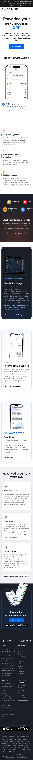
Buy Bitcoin (21, 685)
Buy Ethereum (22, 688)
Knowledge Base (6, 686)
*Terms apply (19, 5)
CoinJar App (5, 649)
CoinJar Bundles (6, 656)
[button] (30, 9)
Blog (19, 654)
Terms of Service (6, 698)
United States (10, 641)
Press (19, 664)
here (14, 747)
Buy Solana (21, 693)
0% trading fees (5, 1)
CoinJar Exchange (7, 663)
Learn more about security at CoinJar (16, 576)
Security (20, 666)
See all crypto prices (16, 233)
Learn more (9, 457)
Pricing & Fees (5, 661)
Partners (20, 673)
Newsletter (21, 671)
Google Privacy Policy (7, 756)
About (20, 649)
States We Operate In (7, 714)
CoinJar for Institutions (8, 666)
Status (20, 668)
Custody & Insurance (7, 670)
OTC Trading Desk (7, 668)
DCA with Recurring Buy (13, 386)
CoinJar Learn (5, 675)
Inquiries (4, 693)
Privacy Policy (5, 696)
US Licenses (5, 717)
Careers (20, 659)
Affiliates (20, 651)
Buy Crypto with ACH (7, 658)
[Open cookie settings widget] (3, 757)
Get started (16, 46)
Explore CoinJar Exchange (13, 315)
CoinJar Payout (6, 673)
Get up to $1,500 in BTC (17, 1)
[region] (16, 88)
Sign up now (16, 620)
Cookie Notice (5, 705)
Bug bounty (21, 656)
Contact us (21, 661)
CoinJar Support (6, 683)
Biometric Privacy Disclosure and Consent (6, 710)
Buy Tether (21, 690)
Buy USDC (21, 695)
